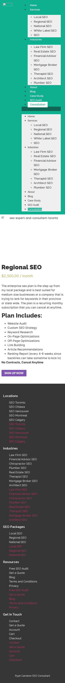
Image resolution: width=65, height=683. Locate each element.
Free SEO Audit (18, 568)
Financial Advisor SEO (23, 459)
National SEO (42, 26)
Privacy (14, 585)
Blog (33, 91)
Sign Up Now (14, 373)
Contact (14, 621)
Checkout (15, 638)
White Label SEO (45, 30)
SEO (36, 35)
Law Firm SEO (43, 47)
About (33, 87)
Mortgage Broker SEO (23, 481)
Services (35, 9)
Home (33, 5)
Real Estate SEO (45, 51)
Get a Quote (17, 572)
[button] (41, 109)
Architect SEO (43, 78)
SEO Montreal (18, 415)
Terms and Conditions (23, 581)
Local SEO (41, 17)
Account (14, 629)
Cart (12, 634)
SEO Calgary (17, 419)
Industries (36, 39)
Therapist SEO (43, 73)
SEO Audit (36, 100)
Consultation (37, 104)
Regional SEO (43, 21)
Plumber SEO (42, 82)
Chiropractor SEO (20, 463)
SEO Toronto (17, 402)
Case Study (37, 95)
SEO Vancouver (19, 411)
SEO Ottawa (17, 406)
